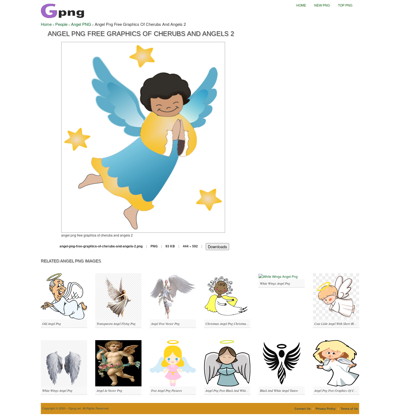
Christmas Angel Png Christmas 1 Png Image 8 (236, 323)
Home (301, 5)
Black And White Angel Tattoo (279, 390)
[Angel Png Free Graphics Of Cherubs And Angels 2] (143, 136)
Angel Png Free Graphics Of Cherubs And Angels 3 (347, 390)
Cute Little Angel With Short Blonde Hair (340, 323)
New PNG (322, 5)
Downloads (217, 246)
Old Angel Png (51, 323)
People (61, 24)
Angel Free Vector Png (165, 323)
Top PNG (345, 5)
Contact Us (302, 408)
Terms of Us (349, 408)
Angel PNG (81, 24)
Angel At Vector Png (109, 390)
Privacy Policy (326, 408)
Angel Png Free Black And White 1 (227, 390)
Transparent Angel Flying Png (116, 323)
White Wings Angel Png (275, 283)
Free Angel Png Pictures (166, 390)
